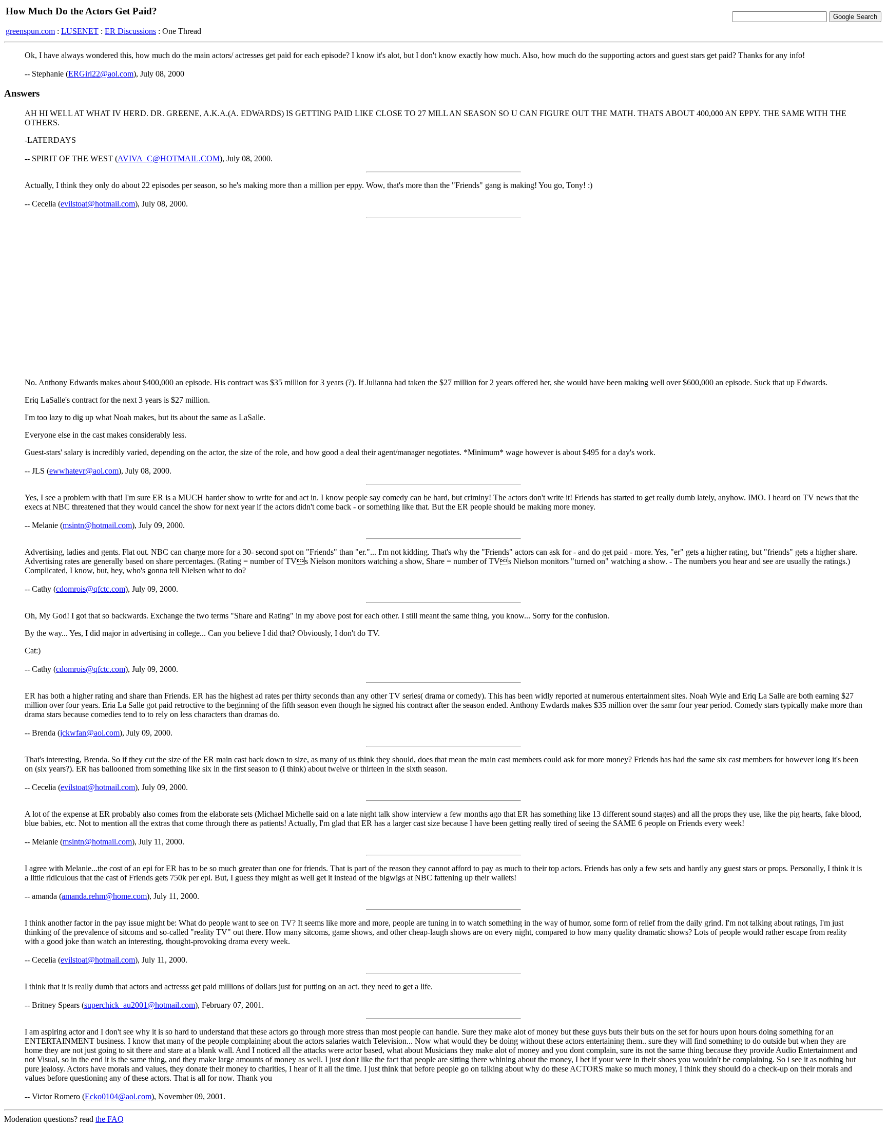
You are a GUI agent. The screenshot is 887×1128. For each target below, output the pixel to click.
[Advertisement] (443, 298)
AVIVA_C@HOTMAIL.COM (169, 158)
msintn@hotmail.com (97, 525)
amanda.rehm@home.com (104, 896)
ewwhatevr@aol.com (84, 470)
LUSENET (80, 31)
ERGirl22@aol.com (100, 73)
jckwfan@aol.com (90, 732)
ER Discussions (130, 31)
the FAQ (109, 1119)
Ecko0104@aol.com (118, 1096)
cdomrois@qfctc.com (90, 589)
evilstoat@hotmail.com (98, 203)
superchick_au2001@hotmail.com (139, 1005)
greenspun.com (30, 31)
